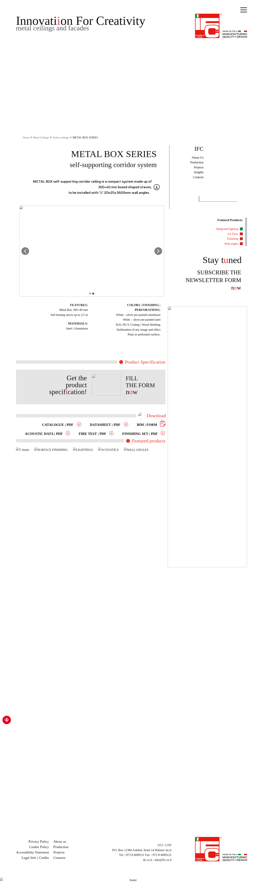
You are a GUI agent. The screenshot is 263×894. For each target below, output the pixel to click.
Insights (199, 172)
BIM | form (147, 425)
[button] (25, 251)
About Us (198, 157)
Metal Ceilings (41, 137)
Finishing (232, 238)
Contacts (198, 177)
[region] (131, 633)
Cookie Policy (39, 847)
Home (26, 137)
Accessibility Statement (32, 852)
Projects (199, 167)
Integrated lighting (227, 229)
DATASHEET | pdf (105, 425)
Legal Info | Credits (35, 858)
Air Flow (232, 234)
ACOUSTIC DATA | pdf (45, 434)
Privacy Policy (38, 841)
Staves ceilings (61, 137)
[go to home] (221, 25)
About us (59, 841)
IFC (199, 149)
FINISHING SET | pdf (141, 434)
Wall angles (231, 243)
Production (197, 162)
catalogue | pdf (58, 425)
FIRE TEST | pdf (93, 434)
